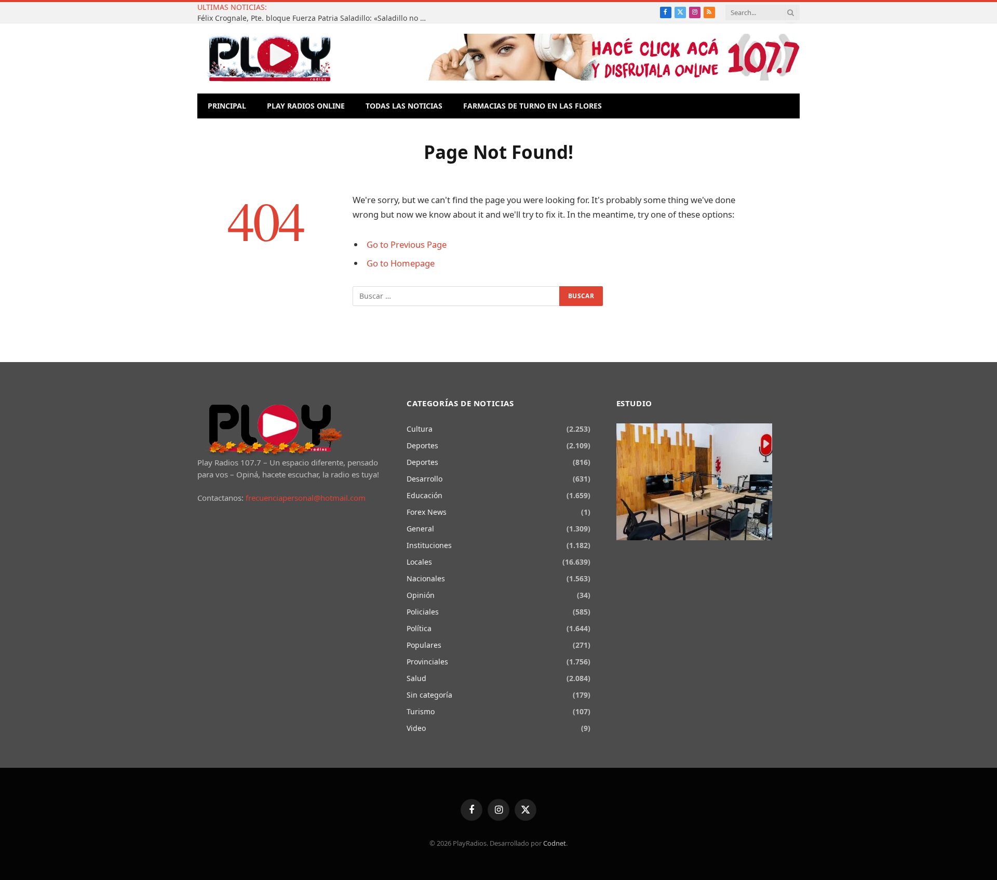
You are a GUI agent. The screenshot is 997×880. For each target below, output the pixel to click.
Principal (227, 106)
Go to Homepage (401, 263)
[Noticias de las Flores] (269, 58)
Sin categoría (429, 695)
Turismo (421, 711)
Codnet (554, 843)
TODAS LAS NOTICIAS (404, 106)
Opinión (421, 595)
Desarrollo (424, 479)
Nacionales (426, 578)
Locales (419, 562)
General (420, 529)
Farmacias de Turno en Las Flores (532, 106)
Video (416, 728)
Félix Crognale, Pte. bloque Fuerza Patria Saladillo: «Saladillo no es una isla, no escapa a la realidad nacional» (314, 18)
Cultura (420, 429)
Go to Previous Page (407, 244)
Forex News (427, 512)
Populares (424, 645)
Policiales (423, 612)
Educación (424, 495)
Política (419, 628)
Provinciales (427, 661)
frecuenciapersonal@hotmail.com (306, 497)
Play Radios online (306, 106)
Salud (416, 678)
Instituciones (429, 545)
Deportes (422, 445)
